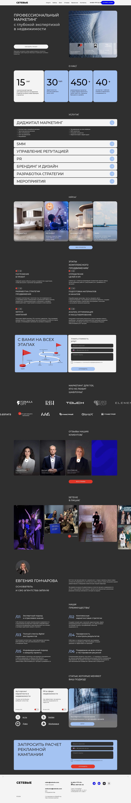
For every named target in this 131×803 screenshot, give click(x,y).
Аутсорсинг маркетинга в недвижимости (23, 693)
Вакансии (74, 2)
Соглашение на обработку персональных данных (53, 797)
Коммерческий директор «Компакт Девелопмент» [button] (47, 472)
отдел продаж (49, 784)
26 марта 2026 (19, 709)
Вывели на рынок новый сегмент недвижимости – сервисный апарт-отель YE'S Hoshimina (26, 237)
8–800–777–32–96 (76, 783)
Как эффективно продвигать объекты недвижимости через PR (52, 700)
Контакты (83, 2)
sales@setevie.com (52, 782)
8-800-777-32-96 (95, 2)
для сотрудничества (50, 791)
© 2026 (19, 796)
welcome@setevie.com (53, 789)
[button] (108, 2)
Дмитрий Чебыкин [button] (48, 470)
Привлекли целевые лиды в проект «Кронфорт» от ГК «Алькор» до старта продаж (105, 237)
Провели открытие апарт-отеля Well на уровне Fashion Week (54, 237)
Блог (60, 2)
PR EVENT (50, 233)
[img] (56, 220)
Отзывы (66, 2)
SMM (97, 233)
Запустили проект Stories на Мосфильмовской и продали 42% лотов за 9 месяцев (80, 237)
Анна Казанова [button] (72, 470)
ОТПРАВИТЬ (83, 369)
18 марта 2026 (46, 709)
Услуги (48, 2)
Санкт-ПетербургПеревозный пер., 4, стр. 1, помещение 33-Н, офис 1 (79, 790)
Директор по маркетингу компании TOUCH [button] (73, 472)
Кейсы (55, 2)
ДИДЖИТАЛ (76, 233)
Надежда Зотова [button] (21, 470)
